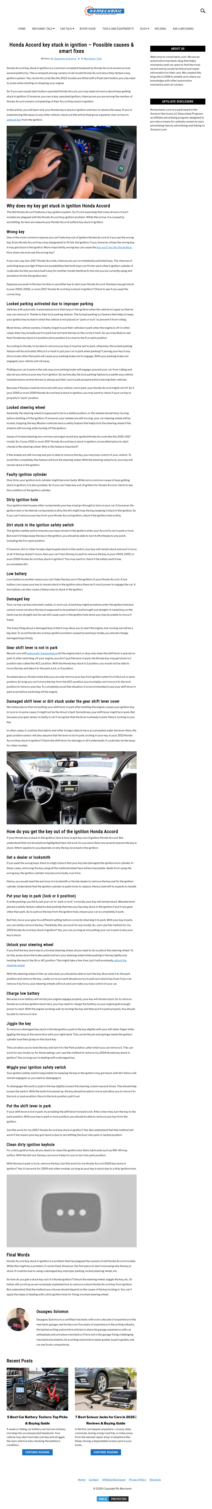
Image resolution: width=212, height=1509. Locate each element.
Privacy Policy (137, 1479)
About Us (155, 1479)
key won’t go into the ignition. (114, 247)
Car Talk (66, 28)
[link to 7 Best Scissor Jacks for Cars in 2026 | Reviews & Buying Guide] (105, 1389)
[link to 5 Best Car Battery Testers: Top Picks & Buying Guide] (37, 1389)
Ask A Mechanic (183, 28)
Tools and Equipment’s (118, 28)
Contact (94, 1479)
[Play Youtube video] (72, 1211)
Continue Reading (37, 1452)
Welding (160, 28)
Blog (143, 28)
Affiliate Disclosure (114, 1479)
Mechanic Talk (42, 28)
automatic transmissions (42, 653)
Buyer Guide (88, 28)
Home (22, 28)
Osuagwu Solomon (65, 58)
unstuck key (14, 119)
